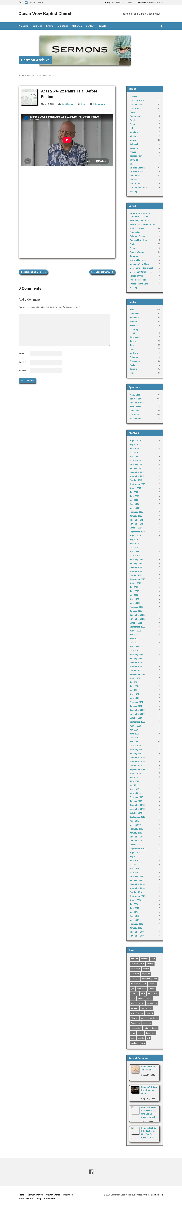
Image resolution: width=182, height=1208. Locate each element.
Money (133, 140)
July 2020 (134, 730)
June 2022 (134, 639)
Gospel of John (137, 252)
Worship (133, 191)
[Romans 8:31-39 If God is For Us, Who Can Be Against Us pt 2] (135, 1112)
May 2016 (134, 912)
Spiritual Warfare (138, 172)
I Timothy (134, 329)
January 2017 (136, 880)
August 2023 (135, 583)
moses (143, 1018)
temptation (150, 1033)
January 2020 (136, 753)
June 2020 (134, 734)
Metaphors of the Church (141, 268)
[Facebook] (162, 26)
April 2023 (134, 599)
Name (22, 353)
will (148, 1038)
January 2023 (136, 611)
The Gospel (135, 183)
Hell (131, 128)
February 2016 (136, 924)
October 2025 (136, 480)
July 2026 (134, 444)
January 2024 (136, 563)
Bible (153, 959)
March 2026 (135, 460)
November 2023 (137, 571)
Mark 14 (149, 1013)
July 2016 (134, 904)
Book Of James (137, 228)
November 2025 (137, 476)
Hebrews (134, 325)
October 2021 (136, 670)
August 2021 (135, 678)
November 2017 (137, 841)
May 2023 (134, 595)
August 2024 (135, 536)
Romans (133, 369)
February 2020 (136, 749)
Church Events (53, 1195)
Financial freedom (138, 983)
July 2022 (134, 635)
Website (22, 371)
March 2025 (135, 508)
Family (133, 120)
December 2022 (137, 615)
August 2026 (135, 440)
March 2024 (135, 555)
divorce (146, 969)
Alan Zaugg (135, 395)
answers (134, 959)
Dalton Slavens (137, 403)
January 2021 (136, 706)
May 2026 (134, 452)
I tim (133, 998)
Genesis (133, 321)
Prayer (133, 152)
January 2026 (136, 468)
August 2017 (135, 852)
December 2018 (137, 805)
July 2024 (134, 540)
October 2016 (136, 892)
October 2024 (136, 528)
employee (146, 974)
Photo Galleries (26, 1198)
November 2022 (137, 619)
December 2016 (137, 884)
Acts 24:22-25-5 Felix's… (34, 272)
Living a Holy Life (138, 260)
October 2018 (136, 813)
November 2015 (137, 936)
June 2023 (134, 591)
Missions (134, 136)
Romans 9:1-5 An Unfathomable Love (149, 1090)
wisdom (134, 1043)
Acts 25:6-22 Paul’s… (46, 75)
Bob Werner (67, 104)
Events (49, 26)
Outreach (134, 144)
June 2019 (134, 781)
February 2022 (136, 654)
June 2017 (134, 860)
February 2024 (136, 559)
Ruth (133, 333)
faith (155, 978)
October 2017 (136, 845)
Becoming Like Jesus (140, 220)
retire (146, 1028)
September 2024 (137, 532)
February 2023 (136, 607)
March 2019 (135, 793)
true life (141, 1038)
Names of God (136, 276)
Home (21, 75)
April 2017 (134, 868)
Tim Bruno (134, 414)
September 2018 (137, 817)
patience (134, 148)
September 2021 (137, 674)
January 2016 (136, 928)
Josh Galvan (135, 407)
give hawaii (141, 988)
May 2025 (134, 500)
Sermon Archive (35, 60)
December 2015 (137, 932)
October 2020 (136, 718)
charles (150, 964)
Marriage (134, 132)
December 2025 (137, 472)
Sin (131, 164)
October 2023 (136, 575)
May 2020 (134, 738)
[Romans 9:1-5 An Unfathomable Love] (135, 1091)
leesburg (134, 1008)
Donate (102, 26)
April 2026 (134, 456)
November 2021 (137, 666)
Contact (90, 26)
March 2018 (135, 825)
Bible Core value (137, 964)
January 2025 (136, 516)
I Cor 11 (134, 993)
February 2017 (136, 876)
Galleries (77, 26)
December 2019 (137, 757)
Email (22, 362)
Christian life (136, 104)
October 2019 (136, 765)
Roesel (154, 1028)
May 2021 (134, 690)
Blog (39, 1198)
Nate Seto (134, 411)
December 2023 (137, 567)
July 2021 (134, 682)
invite (143, 993)
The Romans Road (138, 187)
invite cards (153, 993)
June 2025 (134, 496)
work (143, 1043)
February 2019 (136, 797)
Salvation (134, 160)
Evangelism (135, 116)
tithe (133, 1038)
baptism (144, 959)
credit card (135, 969)
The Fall (133, 180)
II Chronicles (135, 337)
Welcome (23, 26)
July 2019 (134, 777)
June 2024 (134, 543)
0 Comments (99, 104)
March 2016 (135, 920)
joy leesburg (152, 1003)
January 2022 (136, 658)
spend (140, 1033)
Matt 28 (134, 1018)
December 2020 (137, 710)
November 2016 (137, 888)
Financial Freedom (138, 240)
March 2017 (135, 872)
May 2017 (134, 864)
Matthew (134, 353)
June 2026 (134, 448)
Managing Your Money (140, 264)
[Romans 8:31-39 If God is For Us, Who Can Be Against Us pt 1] (135, 1132)
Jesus (149, 998)
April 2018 (134, 821)
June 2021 (134, 686)
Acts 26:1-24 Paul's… (101, 272)
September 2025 (137, 484)
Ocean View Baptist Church (45, 13)
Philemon (134, 357)
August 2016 (135, 900)
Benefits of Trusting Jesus (142, 224)
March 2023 (135, 603)
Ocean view (135, 1023)
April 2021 (134, 694)
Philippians (135, 361)
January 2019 (136, 801)
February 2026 (136, 464)
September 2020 (137, 722)
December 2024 (137, 520)
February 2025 (136, 512)
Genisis (133, 244)
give (132, 988)
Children (133, 96)
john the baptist (137, 1003)
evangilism (146, 978)
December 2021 (137, 662)
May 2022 (134, 643)
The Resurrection (138, 280)
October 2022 (136, 623)
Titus (132, 373)
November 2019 (137, 761)
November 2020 (137, 714)
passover (147, 1023)
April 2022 (134, 646)
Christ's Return (137, 100)
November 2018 (137, 809)
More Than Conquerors (141, 272)
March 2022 (135, 650)
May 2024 (134, 547)
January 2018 (136, 833)
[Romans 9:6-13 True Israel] (135, 1071)
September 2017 (137, 849)
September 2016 (137, 896)
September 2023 (137, 579)
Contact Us (49, 1198)
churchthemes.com (154, 1195)
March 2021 (135, 698)
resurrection (136, 1028)
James (133, 341)
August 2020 (135, 726)
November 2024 (137, 524)
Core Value (135, 232)
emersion (135, 974)
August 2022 (135, 631)
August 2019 (135, 773)
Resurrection (136, 156)
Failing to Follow (137, 236)
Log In (40, 2)
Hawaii (152, 988)
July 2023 (134, 587)
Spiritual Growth (137, 168)
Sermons (37, 26)
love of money (137, 1013)
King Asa (134, 256)
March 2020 (135, 746)
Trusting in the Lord (139, 284)
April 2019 (134, 789)
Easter (133, 112)
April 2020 (134, 742)
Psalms (133, 365)
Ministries (63, 26)
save (133, 1033)
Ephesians (134, 317)
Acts (83, 104)
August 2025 (135, 488)
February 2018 (136, 829)
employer (135, 978)
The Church (135, 176)
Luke (132, 349)
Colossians (135, 313)
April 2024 (134, 551)
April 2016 (134, 916)
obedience (154, 1018)
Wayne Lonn (135, 418)
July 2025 (134, 492)
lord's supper (146, 1008)
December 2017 (137, 837)
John (132, 345)
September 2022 (137, 627)
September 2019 (137, 769)
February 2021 (136, 702)
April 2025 (134, 504)
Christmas (134, 108)
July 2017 (134, 856)
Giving (132, 124)
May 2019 (134, 785)
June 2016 (134, 908)
